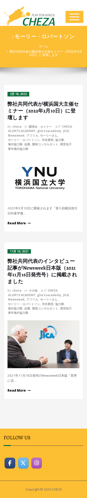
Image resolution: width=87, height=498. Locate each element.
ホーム (43, 46)
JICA (66, 131)
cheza (17, 126)
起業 (27, 144)
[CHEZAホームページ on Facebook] (10, 463)
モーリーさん (49, 135)
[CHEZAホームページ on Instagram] (36, 463)
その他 (33, 290)
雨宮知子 (66, 144)
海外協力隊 (15, 144)
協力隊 (59, 140)
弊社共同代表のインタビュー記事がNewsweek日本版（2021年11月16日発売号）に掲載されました (42, 271)
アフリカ (32, 135)
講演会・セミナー (40, 126)
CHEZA (67, 126)
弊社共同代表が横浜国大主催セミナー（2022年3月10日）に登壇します (46, 53)
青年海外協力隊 (18, 149)
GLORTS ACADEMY (21, 131)
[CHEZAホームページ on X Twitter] (23, 463)
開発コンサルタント (45, 144)
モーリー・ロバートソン (24, 140)
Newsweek (16, 135)
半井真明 (47, 140)
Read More (16, 223)
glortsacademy (49, 131)
